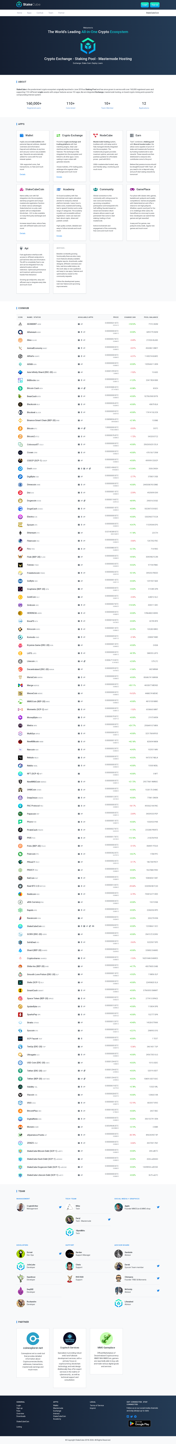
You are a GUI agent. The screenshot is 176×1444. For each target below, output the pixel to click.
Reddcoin (33, 894)
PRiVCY (32, 870)
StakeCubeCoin (152, 13)
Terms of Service (97, 1405)
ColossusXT (35, 444)
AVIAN (31, 364)
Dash (32, 468)
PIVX (31, 838)
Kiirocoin (33, 629)
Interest (56, 1414)
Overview (20, 1414)
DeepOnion (35, 798)
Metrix (32, 725)
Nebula (32, 757)
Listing (19, 1427)
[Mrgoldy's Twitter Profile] (158, 1290)
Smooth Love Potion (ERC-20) (43, 974)
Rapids (32, 910)
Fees (18, 1411)
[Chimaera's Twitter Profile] (158, 1278)
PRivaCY (33, 862)
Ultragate (33, 1054)
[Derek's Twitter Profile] (158, 1266)
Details (22, 174)
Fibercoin (33, 541)
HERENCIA (34, 613)
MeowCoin (35, 693)
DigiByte (33, 476)
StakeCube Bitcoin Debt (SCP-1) (45, 1151)
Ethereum (33, 533)
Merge (33, 685)
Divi (30, 492)
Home (19, 13)
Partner (61, 13)
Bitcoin (32, 428)
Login (144, 5)
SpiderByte (34, 1006)
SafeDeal (33, 942)
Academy (57, 1419)
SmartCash (35, 990)
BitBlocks (33, 380)
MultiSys (33, 733)
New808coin (35, 741)
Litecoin (32, 661)
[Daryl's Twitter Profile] (109, 1219)
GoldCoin (33, 597)
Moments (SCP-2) (37, 709)
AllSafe (33, 356)
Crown (32, 452)
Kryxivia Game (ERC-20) (40, 645)
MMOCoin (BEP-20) (38, 701)
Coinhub (40, 13)
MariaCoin (35, 677)
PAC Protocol (35, 806)
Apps (29, 13)
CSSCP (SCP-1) (37, 460)
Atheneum (34, 332)
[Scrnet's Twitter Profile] (60, 1253)
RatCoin (32, 878)
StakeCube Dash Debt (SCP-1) (44, 1159)
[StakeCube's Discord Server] (128, 1416)
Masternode (58, 1408)
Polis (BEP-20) (36, 846)
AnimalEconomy (37, 348)
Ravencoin (34, 918)
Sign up (155, 5)
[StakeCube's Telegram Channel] (135, 1416)
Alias (32, 340)
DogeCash (35, 509)
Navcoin (33, 749)
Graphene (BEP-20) (38, 589)
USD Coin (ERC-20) (38, 1062)
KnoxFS (32, 621)
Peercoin (33, 854)
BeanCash (34, 396)
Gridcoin (33, 605)
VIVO (31, 1103)
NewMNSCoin (36, 782)
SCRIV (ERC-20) (37, 934)
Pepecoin (33, 814)
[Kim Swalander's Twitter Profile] (60, 1207)
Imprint (93, 1408)
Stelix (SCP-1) (35, 982)
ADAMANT (34, 324)
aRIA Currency (35, 902)
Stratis (33, 1022)
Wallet (55, 1405)
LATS (31, 653)
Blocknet (34, 412)
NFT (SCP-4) (34, 773)
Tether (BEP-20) (38, 1079)
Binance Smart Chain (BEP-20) (43, 420)
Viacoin (32, 1095)
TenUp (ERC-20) (36, 1046)
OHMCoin (34, 789)
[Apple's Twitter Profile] (158, 1207)
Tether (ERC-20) (37, 1071)
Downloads (21, 1416)
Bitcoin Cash (35, 388)
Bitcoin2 (33, 436)
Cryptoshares (37, 958)
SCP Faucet (34, 1038)
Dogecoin (34, 500)
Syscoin (32, 1030)
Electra (32, 517)
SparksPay (33, 1014)
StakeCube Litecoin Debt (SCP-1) (45, 1175)
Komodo (33, 637)
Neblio (32, 765)
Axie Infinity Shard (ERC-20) (41, 372)
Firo (31, 549)
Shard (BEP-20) (37, 950)
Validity (32, 1087)
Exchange (57, 1411)
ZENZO (32, 1143)
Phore (31, 822)
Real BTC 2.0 (36, 886)
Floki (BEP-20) (36, 557)
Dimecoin (33, 484)
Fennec (33, 565)
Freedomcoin (36, 573)
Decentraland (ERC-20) (40, 669)
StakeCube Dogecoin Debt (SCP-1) (47, 1167)
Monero (33, 1127)
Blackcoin (33, 404)
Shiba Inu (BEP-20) (38, 966)
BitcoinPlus (34, 1111)
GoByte (32, 581)
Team (50, 13)
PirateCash (35, 830)
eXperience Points (37, 1135)
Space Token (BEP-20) (40, 998)
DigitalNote (34, 1119)
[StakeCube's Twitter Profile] (131, 1416)
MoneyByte (34, 717)
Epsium (32, 525)
